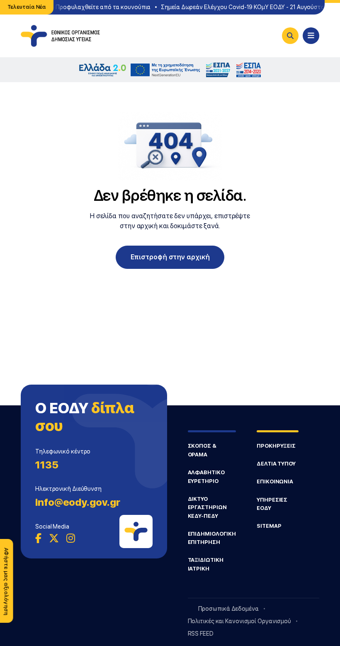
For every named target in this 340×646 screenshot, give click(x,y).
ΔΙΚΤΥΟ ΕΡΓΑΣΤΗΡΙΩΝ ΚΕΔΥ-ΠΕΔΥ (207, 507)
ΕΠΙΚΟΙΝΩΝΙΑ (275, 481)
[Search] (290, 35)
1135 (46, 465)
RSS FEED (201, 633)
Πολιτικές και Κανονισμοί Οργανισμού (239, 621)
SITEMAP (269, 526)
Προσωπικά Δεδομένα (228, 608)
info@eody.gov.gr (77, 502)
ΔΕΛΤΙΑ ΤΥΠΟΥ (276, 464)
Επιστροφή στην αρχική (170, 257)
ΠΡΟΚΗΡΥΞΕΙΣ (276, 446)
